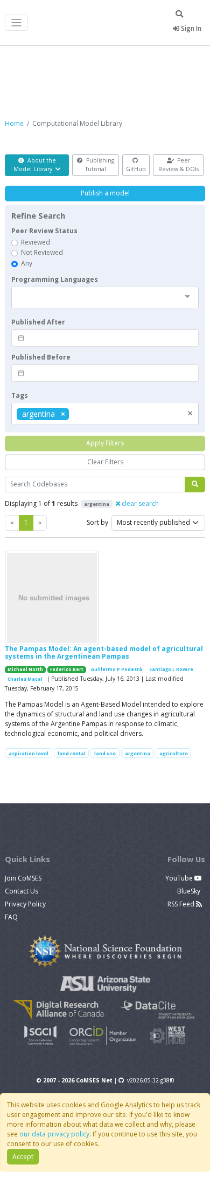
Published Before (41, 357)
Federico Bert (66, 669)
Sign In (190, 28)
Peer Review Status (44, 231)
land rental (72, 753)
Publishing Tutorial (99, 165)
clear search (139, 503)
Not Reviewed (42, 252)
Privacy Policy (25, 904)
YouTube (179, 878)
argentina (137, 753)
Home (14, 123)
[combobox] (105, 297)
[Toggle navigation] (16, 23)
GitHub (136, 169)
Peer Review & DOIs (178, 165)
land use (105, 753)
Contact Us (21, 891)
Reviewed (35, 242)
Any (26, 263)
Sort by (97, 522)
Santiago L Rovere (171, 669)
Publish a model (105, 193)
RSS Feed (181, 904)
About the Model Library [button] (34, 165)
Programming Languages (54, 279)
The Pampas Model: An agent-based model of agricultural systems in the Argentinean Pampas (104, 652)
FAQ (11, 917)
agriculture (173, 753)
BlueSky (189, 891)
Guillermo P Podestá (116, 669)
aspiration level (28, 753)
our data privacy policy (54, 1134)
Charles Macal (25, 679)
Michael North (25, 669)
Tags (19, 395)
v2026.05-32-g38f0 (150, 1080)
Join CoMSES (23, 878)
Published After (38, 322)
